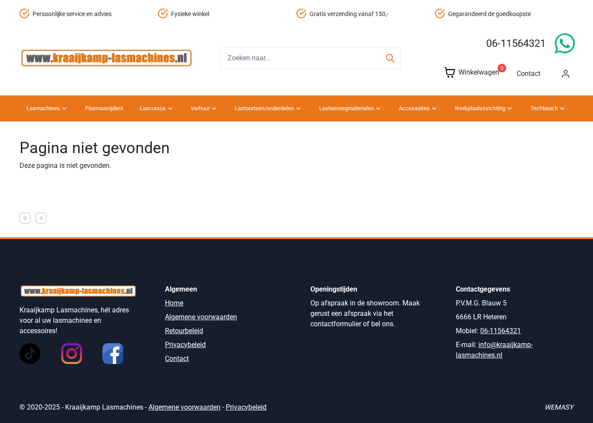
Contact (528, 73)
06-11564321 (516, 43)
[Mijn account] (565, 74)
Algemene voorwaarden (201, 317)
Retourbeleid (184, 331)
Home (174, 303)
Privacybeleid (185, 345)
